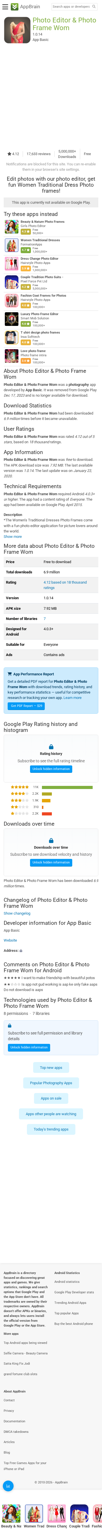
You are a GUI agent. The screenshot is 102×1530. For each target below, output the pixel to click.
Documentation (14, 1421)
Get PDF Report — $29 (26, 706)
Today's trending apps (51, 1129)
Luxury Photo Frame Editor (39, 314)
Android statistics (67, 1282)
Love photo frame (33, 351)
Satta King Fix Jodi (17, 1363)
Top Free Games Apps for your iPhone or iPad (25, 1466)
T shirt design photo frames (40, 332)
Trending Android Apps (70, 1303)
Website (10, 940)
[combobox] (71, 6)
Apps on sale (51, 1098)
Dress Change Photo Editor (39, 259)
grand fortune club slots (20, 1374)
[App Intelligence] (8, 1486)
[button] (51, 950)
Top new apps (51, 1067)
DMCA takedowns (16, 1432)
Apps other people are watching (51, 1114)
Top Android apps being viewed (25, 1343)
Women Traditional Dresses (40, 240)
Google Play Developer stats (74, 1292)
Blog (7, 1452)
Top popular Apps (66, 1313)
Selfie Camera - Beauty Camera (26, 1353)
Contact (9, 1400)
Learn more (72, 698)
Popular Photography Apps (51, 1083)
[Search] (93, 7)
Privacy (9, 1411)
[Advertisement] (51, 96)
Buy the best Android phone (73, 1324)
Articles (9, 1442)
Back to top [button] (91, 1489)
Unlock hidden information (51, 769)
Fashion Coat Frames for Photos (43, 295)
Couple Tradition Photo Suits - (42, 277)
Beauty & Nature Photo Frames (43, 222)
